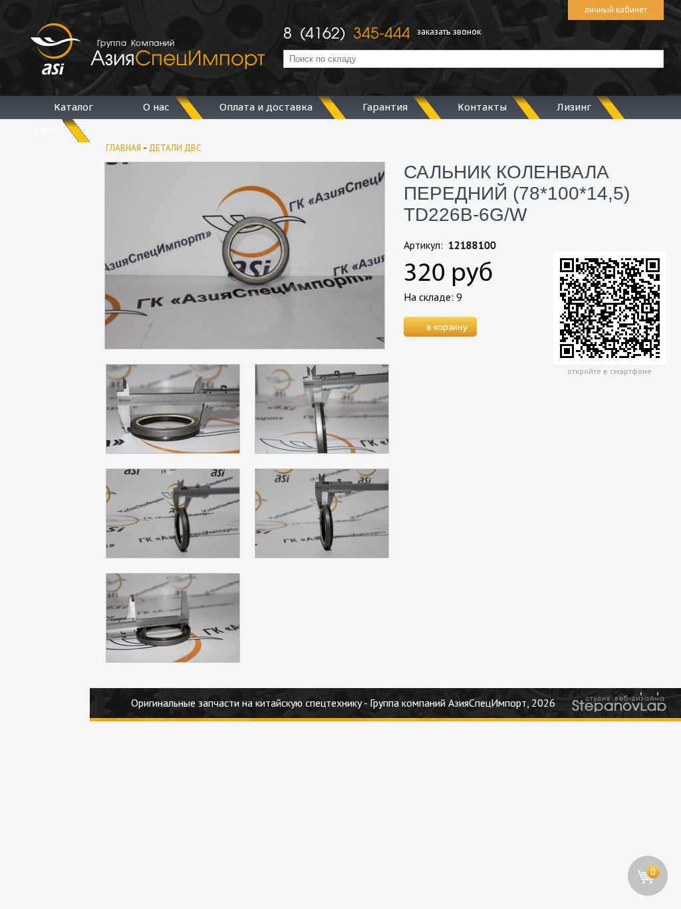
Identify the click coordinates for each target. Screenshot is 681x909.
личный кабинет (616, 9)
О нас (156, 106)
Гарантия (385, 106)
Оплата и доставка (266, 106)
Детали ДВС (175, 148)
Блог (45, 129)
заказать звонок (449, 31)
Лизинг (574, 106)
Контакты (482, 106)
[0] (648, 892)
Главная (123, 148)
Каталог (73, 106)
